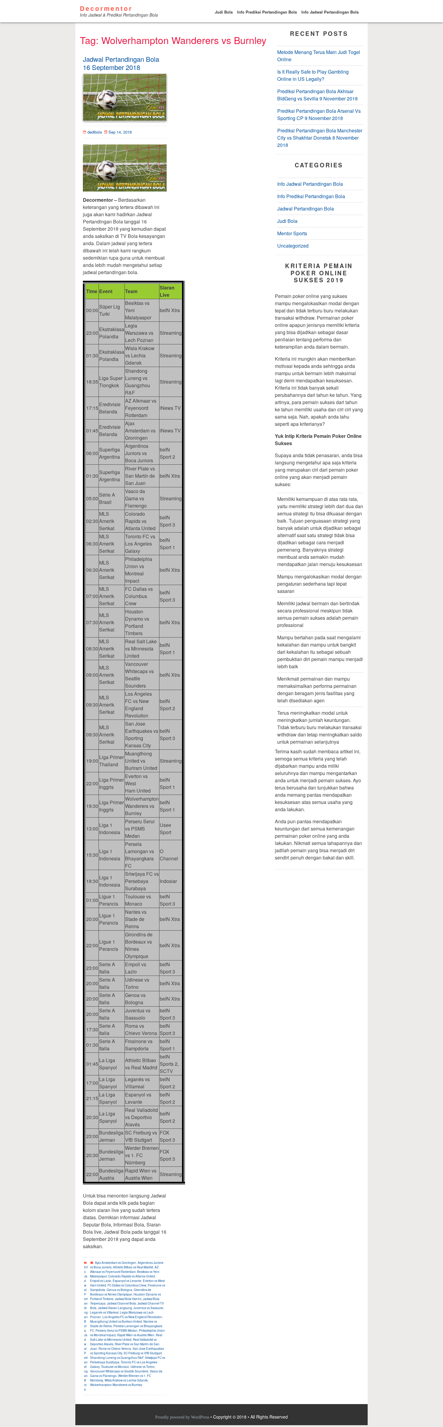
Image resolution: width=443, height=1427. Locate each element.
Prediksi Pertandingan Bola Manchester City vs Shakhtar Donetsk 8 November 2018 (319, 138)
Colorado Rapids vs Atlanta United (131, 1276)
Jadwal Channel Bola (121, 1303)
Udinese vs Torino (142, 1367)
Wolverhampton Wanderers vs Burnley (116, 1385)
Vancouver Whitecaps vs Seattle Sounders (119, 1371)
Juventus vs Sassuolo (148, 1308)
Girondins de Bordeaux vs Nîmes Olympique (120, 1292)
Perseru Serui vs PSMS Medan (116, 1330)
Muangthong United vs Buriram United (116, 1321)
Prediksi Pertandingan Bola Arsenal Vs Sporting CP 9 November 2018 (319, 115)
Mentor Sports (292, 233)
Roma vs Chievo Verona (115, 1348)
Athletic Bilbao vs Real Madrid (133, 1267)
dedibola (94, 132)
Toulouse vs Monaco (115, 1367)
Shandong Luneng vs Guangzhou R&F (116, 1358)
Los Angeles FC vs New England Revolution (132, 1317)
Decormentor (106, 8)
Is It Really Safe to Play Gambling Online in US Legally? (313, 75)
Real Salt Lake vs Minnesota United (126, 1337)
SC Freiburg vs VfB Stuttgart (143, 1353)
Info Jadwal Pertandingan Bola (330, 12)
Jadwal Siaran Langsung (115, 1308)
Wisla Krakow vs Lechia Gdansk (126, 1380)
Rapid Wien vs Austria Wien (135, 1335)
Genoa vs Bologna (119, 1290)
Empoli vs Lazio (100, 1281)
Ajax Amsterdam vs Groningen (115, 1263)
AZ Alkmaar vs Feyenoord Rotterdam (124, 1269)
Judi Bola (224, 12)
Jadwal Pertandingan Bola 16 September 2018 (121, 62)
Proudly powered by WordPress (182, 1417)
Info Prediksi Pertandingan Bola (267, 12)
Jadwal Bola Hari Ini (128, 1299)
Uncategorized (293, 245)
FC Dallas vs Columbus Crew (127, 1285)
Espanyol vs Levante (127, 1281)
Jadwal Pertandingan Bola (86, 1362)
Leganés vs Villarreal (104, 1312)
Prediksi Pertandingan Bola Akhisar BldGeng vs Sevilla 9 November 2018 (317, 95)
